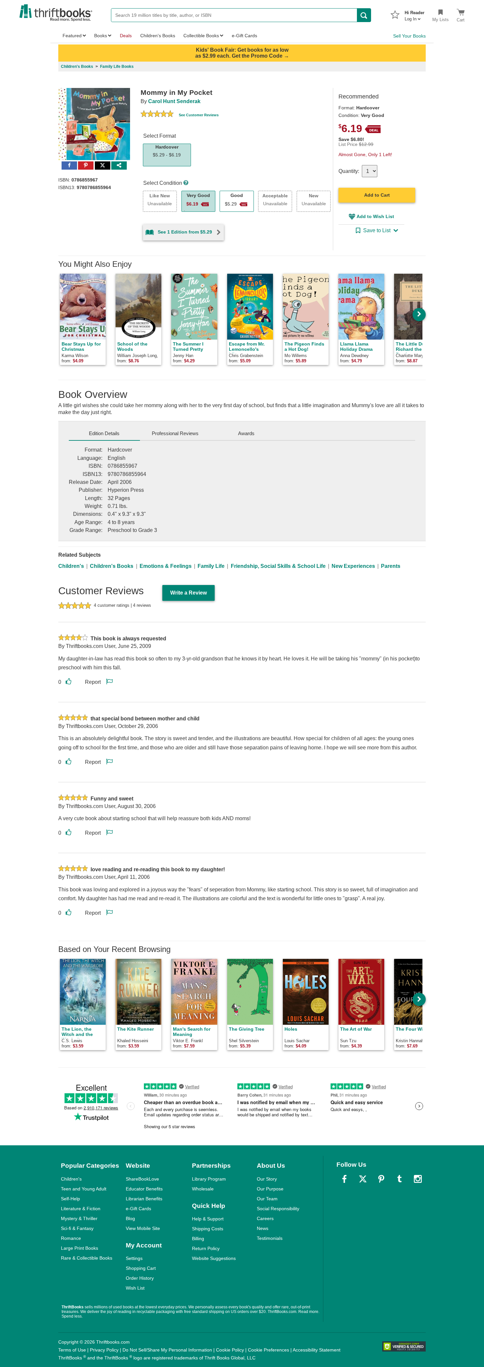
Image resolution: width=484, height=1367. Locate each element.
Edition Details (104, 433)
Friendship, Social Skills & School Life (278, 566)
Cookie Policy (230, 1350)
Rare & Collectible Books (86, 1258)
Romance (71, 1238)
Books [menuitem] (100, 35)
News (262, 1228)
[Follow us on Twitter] (363, 1179)
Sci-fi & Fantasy (77, 1228)
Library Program (209, 1179)
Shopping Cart (141, 1268)
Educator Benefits (144, 1188)
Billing (198, 1238)
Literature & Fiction (80, 1208)
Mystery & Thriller (79, 1218)
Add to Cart (377, 195)
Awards (246, 433)
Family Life (211, 566)
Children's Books (111, 566)
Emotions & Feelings (166, 566)
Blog (130, 1218)
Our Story (267, 1179)
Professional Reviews (175, 433)
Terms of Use (72, 1350)
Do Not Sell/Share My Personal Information (167, 1350)
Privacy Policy (104, 1350)
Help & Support (208, 1218)
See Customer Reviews (199, 115)
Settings (134, 1258)
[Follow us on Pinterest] (381, 1179)
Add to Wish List (375, 216)
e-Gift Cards (138, 1208)
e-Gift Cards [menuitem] (244, 35)
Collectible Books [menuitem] (201, 35)
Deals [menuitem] (126, 35)
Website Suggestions (214, 1258)
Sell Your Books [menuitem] (409, 36)
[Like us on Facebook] (344, 1179)
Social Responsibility (278, 1208)
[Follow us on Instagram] (418, 1179)
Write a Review (188, 593)
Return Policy (206, 1248)
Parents (390, 566)
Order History (140, 1278)
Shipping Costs (207, 1228)
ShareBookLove (142, 1179)
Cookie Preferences (268, 1350)
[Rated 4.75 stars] (157, 114)
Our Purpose (270, 1188)
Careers (265, 1218)
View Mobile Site (143, 1228)
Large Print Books (79, 1248)
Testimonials (269, 1238)
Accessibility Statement (316, 1350)
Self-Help (70, 1198)
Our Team (267, 1198)
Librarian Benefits (144, 1198)
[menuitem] (414, 13)
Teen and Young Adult (83, 1188)
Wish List (135, 1288)
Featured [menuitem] (72, 35)
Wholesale (203, 1188)
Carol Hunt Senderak (174, 101)
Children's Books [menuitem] (157, 35)
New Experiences (353, 566)
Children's (71, 566)
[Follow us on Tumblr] (399, 1179)
